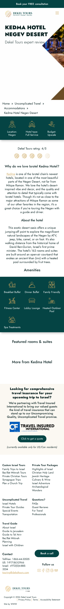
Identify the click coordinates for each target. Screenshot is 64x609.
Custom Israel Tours (13, 465)
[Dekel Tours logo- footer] (17, 588)
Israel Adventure (41, 483)
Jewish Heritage (40, 476)
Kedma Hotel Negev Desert (21, 113)
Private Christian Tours (14, 476)
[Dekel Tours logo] (18, 13)
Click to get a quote (32, 439)
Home (6, 103)
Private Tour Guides (13, 507)
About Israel (9, 527)
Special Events (10, 511)
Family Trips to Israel (13, 469)
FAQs (35, 503)
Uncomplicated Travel (28, 103)
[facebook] (43, 570)
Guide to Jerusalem (13, 531)
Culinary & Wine (41, 480)
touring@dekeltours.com (15, 573)
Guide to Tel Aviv (12, 534)
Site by (7, 604)
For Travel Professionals (39, 512)
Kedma (11, 174)
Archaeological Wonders (40, 488)
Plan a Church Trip (12, 483)
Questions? (38, 500)
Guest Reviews (40, 507)
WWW (14, 604)
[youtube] (39, 570)
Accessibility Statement (50, 599)
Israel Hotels (9, 503)
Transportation (10, 514)
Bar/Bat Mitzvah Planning (10, 540)
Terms (35, 599)
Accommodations (14, 108)
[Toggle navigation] (57, 12)
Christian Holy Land (43, 472)
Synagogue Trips (11, 480)
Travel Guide (9, 523)
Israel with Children (13, 545)
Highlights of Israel (42, 469)
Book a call (46, 553)
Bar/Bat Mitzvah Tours (14, 472)
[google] (52, 570)
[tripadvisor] (56, 570)
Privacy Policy (24, 599)
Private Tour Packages (45, 465)
